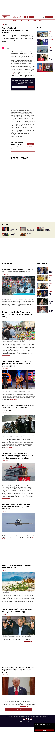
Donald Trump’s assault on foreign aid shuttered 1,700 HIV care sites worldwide (18, 407)
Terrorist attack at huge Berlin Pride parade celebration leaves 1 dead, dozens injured (17, 363)
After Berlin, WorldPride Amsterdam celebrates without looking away (17, 270)
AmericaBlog (14, 74)
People (50, 55)
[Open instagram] (20, 17)
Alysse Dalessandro (5, 274)
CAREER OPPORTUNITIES (16, 716)
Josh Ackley (4, 614)
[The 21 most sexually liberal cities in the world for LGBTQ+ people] (5, 234)
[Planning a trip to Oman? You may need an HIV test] (18, 581)
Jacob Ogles (4, 412)
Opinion (40, 20)
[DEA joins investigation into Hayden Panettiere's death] (42, 57)
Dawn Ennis (4, 570)
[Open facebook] (13, 17)
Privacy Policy (38, 725)
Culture (50, 291)
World (6, 24)
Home (3, 24)
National (50, 31)
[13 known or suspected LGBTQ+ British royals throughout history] (23, 234)
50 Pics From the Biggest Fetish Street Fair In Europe (48, 230)
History (35, 20)
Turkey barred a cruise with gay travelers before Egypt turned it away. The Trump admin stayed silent (18, 455)
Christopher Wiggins (5, 368)
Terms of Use (45, 725)
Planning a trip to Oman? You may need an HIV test (16, 566)
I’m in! (30, 87)
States (50, 47)
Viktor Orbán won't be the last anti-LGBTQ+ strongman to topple (17, 610)
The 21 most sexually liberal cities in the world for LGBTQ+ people (13, 236)
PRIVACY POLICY (30, 716)
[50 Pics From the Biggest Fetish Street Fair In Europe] (40, 229)
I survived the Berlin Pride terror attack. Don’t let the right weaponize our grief (17, 314)
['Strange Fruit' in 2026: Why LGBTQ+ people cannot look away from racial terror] (42, 301)
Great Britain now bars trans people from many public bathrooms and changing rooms (31, 230)
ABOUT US (10, 716)
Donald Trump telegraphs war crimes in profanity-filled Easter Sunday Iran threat (18, 669)
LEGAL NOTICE (47, 716)
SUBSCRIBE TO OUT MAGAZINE (5, 17)
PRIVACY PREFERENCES (36, 716)
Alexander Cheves (5, 319)
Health (28, 20)
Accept (44, 730)
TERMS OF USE (42, 716)
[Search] (43, 17)
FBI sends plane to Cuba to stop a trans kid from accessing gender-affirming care (16, 506)
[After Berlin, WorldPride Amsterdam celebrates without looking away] (18, 285)
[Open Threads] (17, 17)
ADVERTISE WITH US (24, 716)
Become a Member (30, 144)
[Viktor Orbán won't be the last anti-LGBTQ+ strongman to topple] (18, 625)
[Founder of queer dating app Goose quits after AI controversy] (42, 309)
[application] (45, 67)
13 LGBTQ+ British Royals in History (31, 234)
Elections (51, 39)
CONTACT (7, 716)
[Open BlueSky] (15, 17)
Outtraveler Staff (8, 47)
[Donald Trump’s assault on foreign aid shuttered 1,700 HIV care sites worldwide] (18, 423)
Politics (14, 20)
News (21, 20)
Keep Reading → (26, 306)
